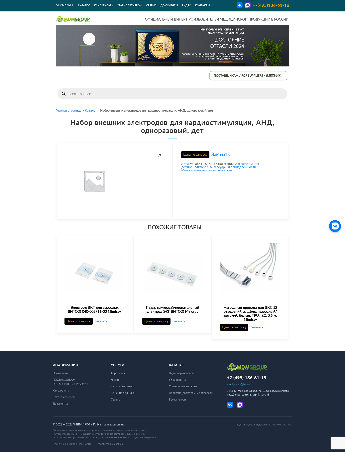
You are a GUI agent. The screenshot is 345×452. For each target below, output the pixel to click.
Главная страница (68, 110)
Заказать (220, 154)
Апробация (118, 373)
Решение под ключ (123, 393)
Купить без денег (122, 386)
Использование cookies (109, 444)
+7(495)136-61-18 (271, 5)
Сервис (151, 5)
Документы (169, 5)
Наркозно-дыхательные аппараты (191, 393)
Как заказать (103, 5)
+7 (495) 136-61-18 (246, 378)
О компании (65, 5)
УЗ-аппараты (177, 380)
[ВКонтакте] (335, 226)
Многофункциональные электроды (207, 170)
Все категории (178, 399)
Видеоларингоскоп (181, 373)
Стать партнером (129, 5)
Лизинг (115, 380)
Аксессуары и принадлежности (233, 167)
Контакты (202, 5)
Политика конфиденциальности (72, 444)
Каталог (84, 5)
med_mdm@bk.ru (238, 384)
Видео (186, 5)
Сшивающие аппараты (183, 386)
